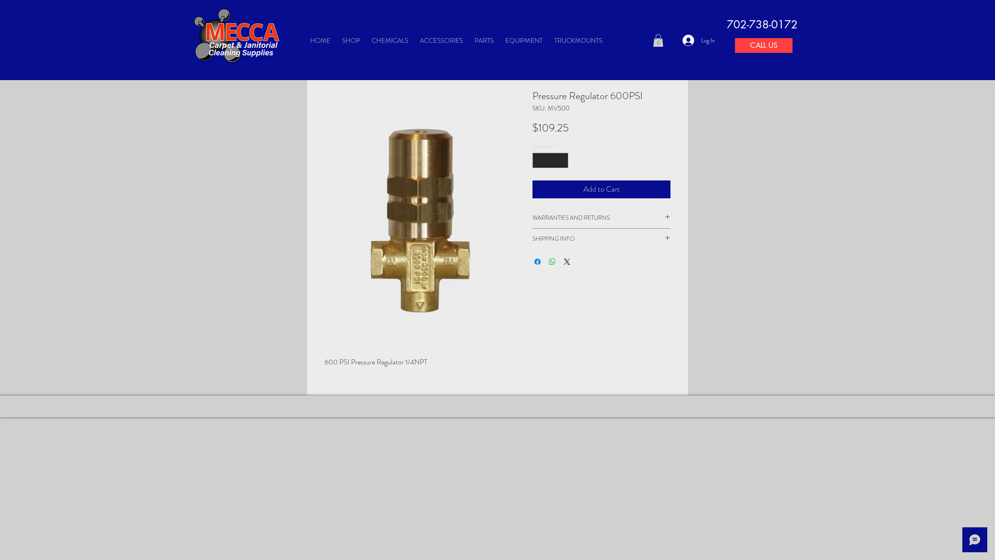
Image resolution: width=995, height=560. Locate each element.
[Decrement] (539, 160)
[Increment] (562, 160)
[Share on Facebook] (537, 261)
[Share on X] (567, 261)
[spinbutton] (550, 160)
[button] (658, 40)
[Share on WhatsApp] (552, 261)
